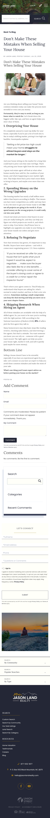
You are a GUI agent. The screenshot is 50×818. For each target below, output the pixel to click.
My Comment (10, 423)
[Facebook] (21, 786)
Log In (32, 5)
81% (36, 321)
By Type (7, 681)
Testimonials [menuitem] (7, 749)
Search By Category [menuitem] (10, 733)
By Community (10, 663)
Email (6, 401)
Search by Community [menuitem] (11, 723)
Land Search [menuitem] (7, 729)
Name (6, 391)
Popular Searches (11, 672)
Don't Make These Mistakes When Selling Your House (24, 44)
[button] (39, 18)
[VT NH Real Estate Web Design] (25, 800)
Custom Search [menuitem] (8, 719)
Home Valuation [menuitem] (8, 745)
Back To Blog (10, 32)
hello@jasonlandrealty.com (26, 775)
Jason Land (11, 56)
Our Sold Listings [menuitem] (9, 726)
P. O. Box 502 (26, 770)
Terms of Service (8, 447)
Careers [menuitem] (5, 752)
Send (25, 595)
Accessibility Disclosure (32, 807)
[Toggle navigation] (46, 5)
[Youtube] (29, 786)
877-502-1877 (40, 5)
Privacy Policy (38, 445)
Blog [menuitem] (4, 755)
